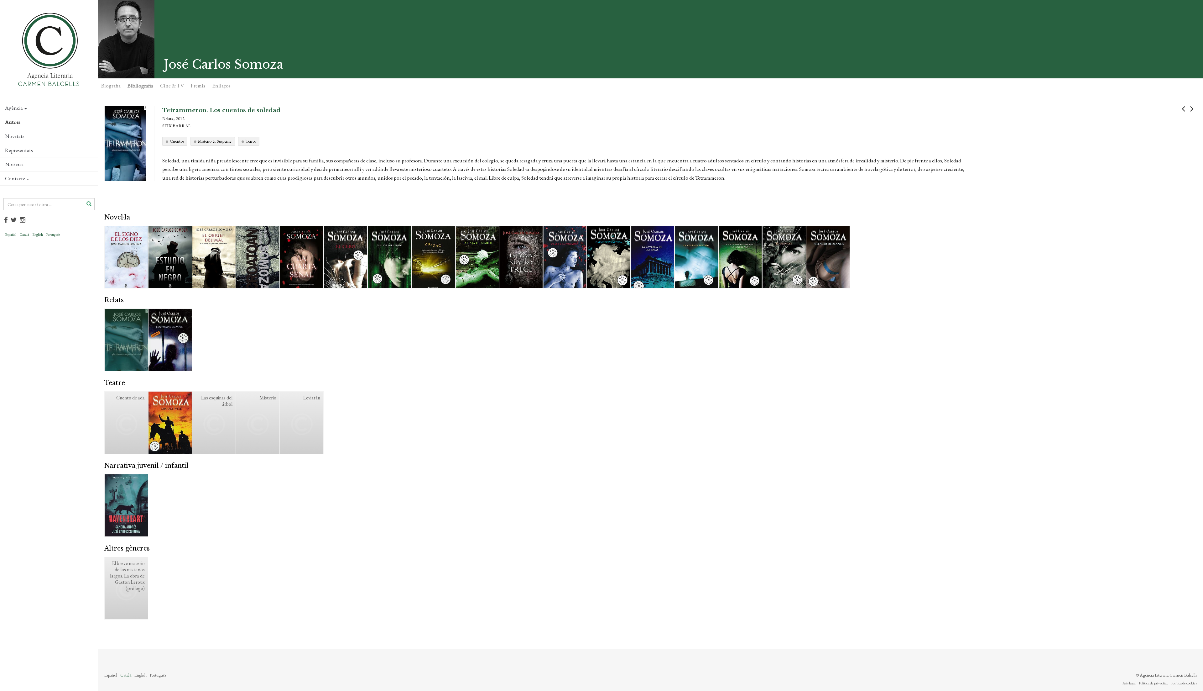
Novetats (14, 136)
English (37, 234)
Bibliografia (140, 85)
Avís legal (1129, 683)
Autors (12, 122)
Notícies (14, 164)
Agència (14, 107)
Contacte (15, 178)
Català (24, 234)
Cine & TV (172, 85)
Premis (198, 85)
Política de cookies (1184, 683)
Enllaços (221, 85)
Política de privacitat (1153, 683)
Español (10, 234)
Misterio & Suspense (215, 141)
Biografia (111, 85)
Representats (19, 150)
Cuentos (177, 141)
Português (53, 234)
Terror (251, 141)
